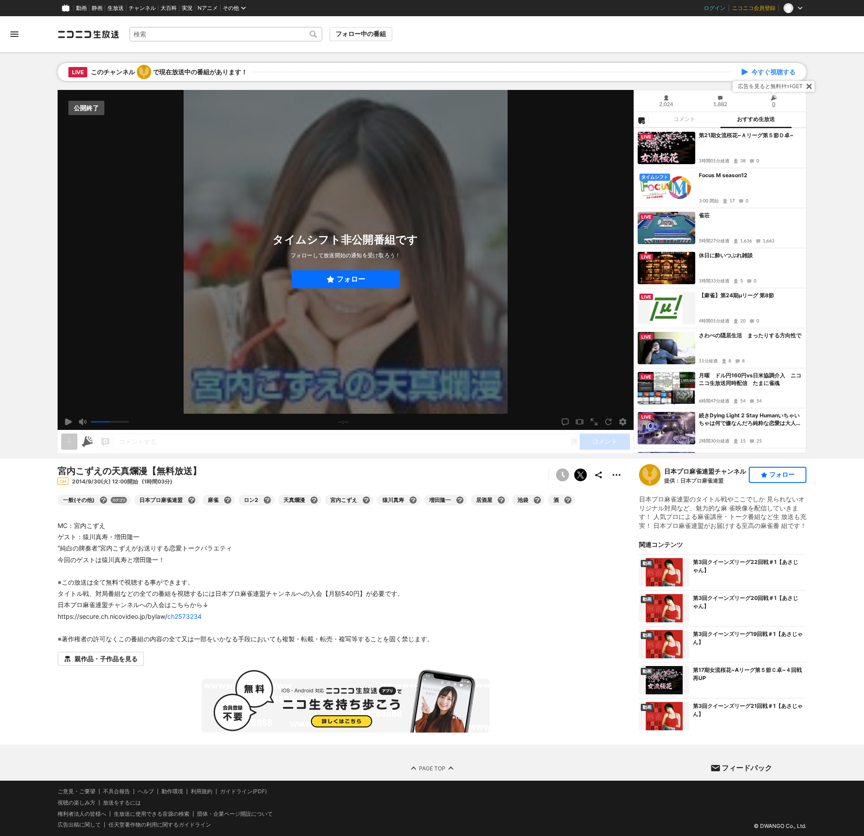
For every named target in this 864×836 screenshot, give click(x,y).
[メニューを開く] (14, 34)
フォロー (351, 279)
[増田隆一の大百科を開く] (460, 500)
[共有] (598, 475)
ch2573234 (184, 616)
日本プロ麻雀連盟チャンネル (705, 471)
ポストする (580, 475)
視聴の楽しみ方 (76, 802)
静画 (97, 8)
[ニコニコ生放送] (88, 34)
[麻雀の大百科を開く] (227, 500)
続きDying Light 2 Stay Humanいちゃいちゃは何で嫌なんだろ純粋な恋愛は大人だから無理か (750, 419)
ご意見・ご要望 (76, 791)
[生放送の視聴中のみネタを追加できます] (69, 442)
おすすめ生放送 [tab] (756, 119)
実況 (187, 8)
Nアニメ (208, 8)
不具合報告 (116, 791)
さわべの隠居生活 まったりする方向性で (750, 335)
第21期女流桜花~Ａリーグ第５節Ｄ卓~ (746, 135)
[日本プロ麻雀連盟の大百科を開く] (191, 500)
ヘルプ (146, 791)
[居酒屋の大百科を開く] (501, 500)
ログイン (714, 8)
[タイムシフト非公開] (562, 475)
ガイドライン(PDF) (243, 791)
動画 (81, 8)
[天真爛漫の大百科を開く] (314, 500)
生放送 (116, 8)
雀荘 (704, 215)
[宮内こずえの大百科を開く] (366, 500)
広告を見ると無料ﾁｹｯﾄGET (770, 86)
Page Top (432, 767)
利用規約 (201, 791)
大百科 (169, 8)
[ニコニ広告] (87, 442)
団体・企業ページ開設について (235, 813)
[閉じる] (809, 86)
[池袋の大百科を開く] (537, 500)
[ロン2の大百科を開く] (267, 500)
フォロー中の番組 (361, 33)
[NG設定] (641, 120)
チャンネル (142, 8)
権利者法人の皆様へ (82, 813)
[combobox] (226, 34)
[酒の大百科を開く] (568, 500)
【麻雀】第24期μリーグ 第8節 (736, 295)
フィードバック (747, 767)
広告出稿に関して (79, 824)
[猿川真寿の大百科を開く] (413, 500)
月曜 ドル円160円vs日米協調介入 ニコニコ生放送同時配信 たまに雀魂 (750, 379)
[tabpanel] (720, 290)
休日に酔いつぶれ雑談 (726, 255)
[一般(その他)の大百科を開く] (103, 500)
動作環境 (172, 791)
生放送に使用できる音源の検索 (151, 813)
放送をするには (122, 802)
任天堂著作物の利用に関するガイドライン (159, 824)
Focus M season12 (723, 175)
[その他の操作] (616, 475)
